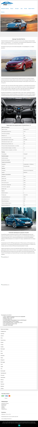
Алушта (2, 335)
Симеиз (2, 388)
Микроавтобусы (4, 409)
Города (11, 8)
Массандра (3, 362)
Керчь (2, 353)
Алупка (2, 342)
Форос (2, 357)
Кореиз (2, 381)
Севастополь (3, 340)
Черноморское (3, 373)
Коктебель (2, 355)
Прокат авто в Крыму (4, 329)
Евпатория (3, 348)
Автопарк (17, 8)
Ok (19, 425)
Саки (2, 364)
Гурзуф (2, 346)
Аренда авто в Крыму (5, 8)
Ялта (2, 337)
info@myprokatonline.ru (8, 418)
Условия (25, 8)
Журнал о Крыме (31, 8)
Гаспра (2, 344)
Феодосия (2, 359)
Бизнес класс (3, 405)
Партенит (2, 384)
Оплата (6, 398)
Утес (1, 368)
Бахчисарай (3, 370)
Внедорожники (3, 404)
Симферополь (3, 331)
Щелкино (2, 386)
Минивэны (3, 407)
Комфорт (3, 406)
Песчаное (2, 375)
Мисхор (2, 379)
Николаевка (3, 377)
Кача (1, 351)
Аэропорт (2, 333)
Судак (2, 366)
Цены (22, 8)
